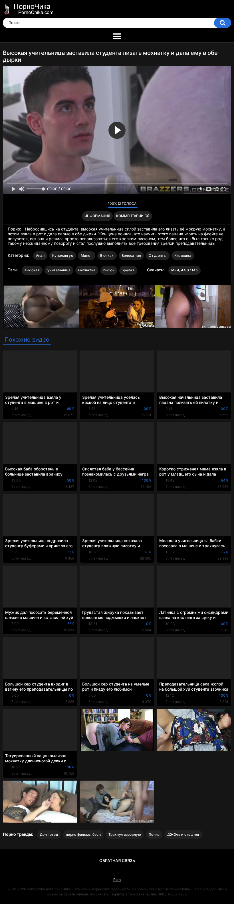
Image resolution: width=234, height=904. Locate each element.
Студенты (157, 255)
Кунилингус (62, 255)
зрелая (128, 270)
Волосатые (131, 255)
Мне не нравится (102, 205)
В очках (107, 255)
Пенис (154, 834)
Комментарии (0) (133, 216)
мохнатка (86, 270)
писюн (109, 270)
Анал (40, 255)
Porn (117, 879)
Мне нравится (95, 205)
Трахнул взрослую (124, 834)
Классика (182, 255)
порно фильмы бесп (83, 834)
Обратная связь (117, 860)
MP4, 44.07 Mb (184, 270)
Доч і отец (49, 834)
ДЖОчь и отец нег (183, 834)
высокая (32, 270)
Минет (86, 255)
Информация (97, 216)
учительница (58, 270)
